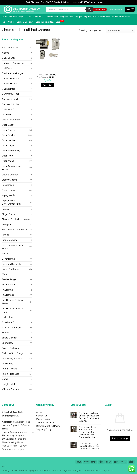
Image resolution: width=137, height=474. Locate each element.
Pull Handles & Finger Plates (12, 302)
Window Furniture (119, 16)
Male (4, 274)
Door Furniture (34, 16)
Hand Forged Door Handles (15, 229)
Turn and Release (10, 374)
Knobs (5, 253)
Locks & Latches (100, 16)
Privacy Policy (43, 419)
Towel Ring (7, 363)
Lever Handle (8, 259)
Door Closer (8, 125)
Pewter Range (9, 279)
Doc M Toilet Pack (11, 119)
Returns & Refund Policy (48, 426)
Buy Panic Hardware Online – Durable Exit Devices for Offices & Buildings (89, 417)
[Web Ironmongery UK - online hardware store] (22, 9)
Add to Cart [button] (47, 85)
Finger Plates (8, 214)
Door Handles (8, 16)
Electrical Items (9, 180)
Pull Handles (8, 295)
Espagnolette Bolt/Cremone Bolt (11, 202)
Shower (5, 332)
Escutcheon (8, 185)
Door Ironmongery (11, 150)
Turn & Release (9, 368)
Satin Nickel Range (11, 327)
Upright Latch (9, 384)
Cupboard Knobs (10, 104)
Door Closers (8, 130)
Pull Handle (7, 290)
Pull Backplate (9, 284)
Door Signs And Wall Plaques (12, 168)
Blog (3, 466)
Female (5, 209)
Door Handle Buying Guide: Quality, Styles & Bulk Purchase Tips (89, 446)
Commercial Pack (10, 94)
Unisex (5, 379)
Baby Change (8, 58)
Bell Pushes (7, 68)
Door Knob (7, 155)
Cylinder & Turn (9, 109)
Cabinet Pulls (8, 89)
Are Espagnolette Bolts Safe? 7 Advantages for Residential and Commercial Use (87, 432)
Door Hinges (8, 145)
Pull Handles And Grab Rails (13, 310)
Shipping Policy (43, 429)
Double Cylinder (10, 174)
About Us (40, 412)
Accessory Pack (10, 47)
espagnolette (8, 195)
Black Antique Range (79, 16)
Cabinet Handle (9, 83)
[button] (130, 9)
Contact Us (41, 415)
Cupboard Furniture (11, 99)
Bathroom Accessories (13, 63)
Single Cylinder (9, 337)
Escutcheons (8, 190)
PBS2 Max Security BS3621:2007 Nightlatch (47, 76)
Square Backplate (11, 348)
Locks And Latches (11, 269)
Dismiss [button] (107, 2)
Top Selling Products (12, 358)
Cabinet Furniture (10, 78)
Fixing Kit (6, 224)
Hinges (21, 16)
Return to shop (120, 438)
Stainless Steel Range (55, 16)
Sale (58, 22)
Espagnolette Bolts (45, 22)
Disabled (6, 114)
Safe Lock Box (9, 322)
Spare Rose (7, 343)
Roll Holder (7, 317)
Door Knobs (8, 22)
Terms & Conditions (46, 422)
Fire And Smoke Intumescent (16, 219)
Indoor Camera (9, 240)
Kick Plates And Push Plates (12, 247)
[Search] (89, 9)
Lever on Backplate (11, 264)
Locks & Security (25, 22)
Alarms (5, 53)
